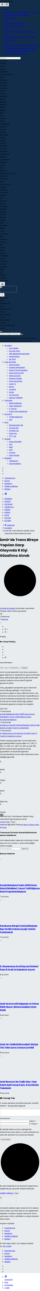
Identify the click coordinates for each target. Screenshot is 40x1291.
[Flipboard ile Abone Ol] (4, 619)
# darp (25, 824)
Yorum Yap (4, 822)
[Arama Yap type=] (22, 334)
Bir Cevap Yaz (7, 1098)
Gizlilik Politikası (6, 1193)
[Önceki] (2, 4)
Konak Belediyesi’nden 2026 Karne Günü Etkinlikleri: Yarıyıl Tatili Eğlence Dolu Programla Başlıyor (17, 717)
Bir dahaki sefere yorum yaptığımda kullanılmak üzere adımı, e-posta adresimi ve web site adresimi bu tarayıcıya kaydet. (19, 1132)
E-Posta (33, 1124)
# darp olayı (33, 824)
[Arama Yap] (1, 331)
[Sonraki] (6, 4)
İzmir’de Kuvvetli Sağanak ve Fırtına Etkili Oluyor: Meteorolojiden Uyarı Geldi (19, 1007)
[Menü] (2, 284)
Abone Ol (25, 849)
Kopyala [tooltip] (24, 668)
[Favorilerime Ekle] (1, 859)
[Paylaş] (5, 657)
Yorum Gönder (5, 1139)
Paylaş (13, 822)
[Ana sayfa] (5, 494)
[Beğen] (1, 622)
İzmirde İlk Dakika (7, 608)
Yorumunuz (5, 1118)
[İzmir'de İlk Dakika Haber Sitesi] (8, 291)
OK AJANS (7, 1246)
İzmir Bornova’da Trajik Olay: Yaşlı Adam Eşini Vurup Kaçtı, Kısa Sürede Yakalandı (19, 1085)
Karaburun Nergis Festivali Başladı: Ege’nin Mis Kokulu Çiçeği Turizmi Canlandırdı (19, 929)
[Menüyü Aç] (2, 295)
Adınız (32, 1121)
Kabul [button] (16, 1193)
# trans (3, 827)
